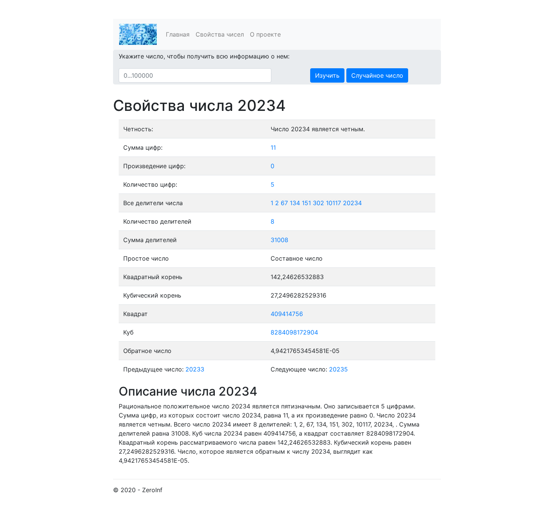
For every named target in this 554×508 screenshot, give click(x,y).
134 (295, 203)
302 (318, 203)
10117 (333, 203)
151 (306, 203)
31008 (279, 240)
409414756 (287, 314)
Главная (178, 34)
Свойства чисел (220, 34)
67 (284, 203)
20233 (194, 369)
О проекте (265, 34)
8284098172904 (294, 332)
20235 (338, 369)
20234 (352, 203)
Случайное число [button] (377, 75)
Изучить (327, 75)
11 (273, 147)
